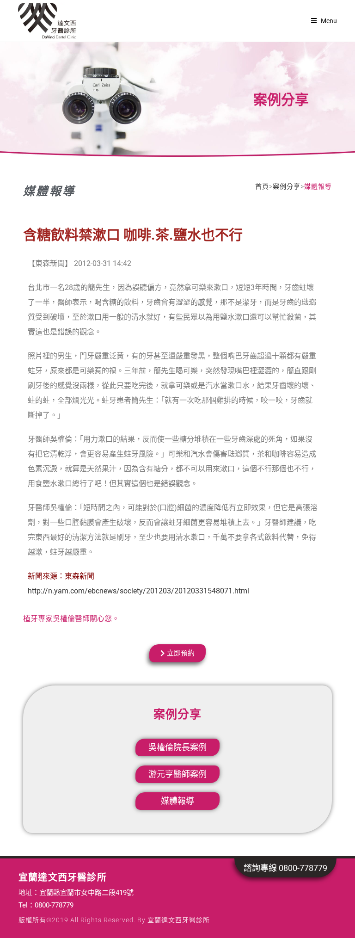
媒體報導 (49, 191)
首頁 (262, 186)
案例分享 (286, 186)
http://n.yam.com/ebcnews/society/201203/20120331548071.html (138, 590)
